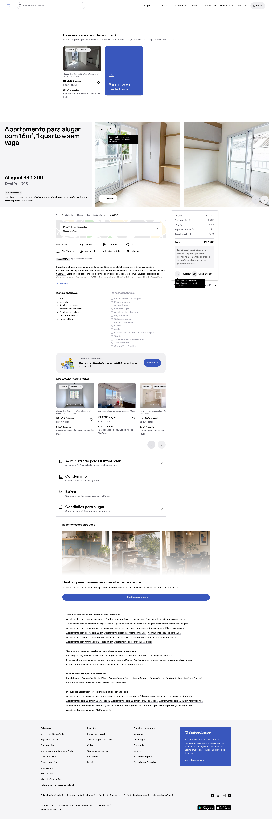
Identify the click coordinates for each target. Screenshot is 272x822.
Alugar (147, 6)
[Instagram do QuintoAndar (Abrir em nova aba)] (218, 795)
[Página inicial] (8, 6)
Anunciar (178, 6)
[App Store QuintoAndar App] (223, 807)
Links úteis (225, 6)
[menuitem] (149, 5)
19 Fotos (110, 199)
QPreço (194, 6)
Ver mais (64, 283)
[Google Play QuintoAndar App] (206, 807)
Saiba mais (152, 363)
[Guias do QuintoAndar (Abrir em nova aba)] (224, 795)
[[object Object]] (135, 138)
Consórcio (210, 6)
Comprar (162, 6)
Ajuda (240, 6)
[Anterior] (256, 200)
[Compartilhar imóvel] (103, 129)
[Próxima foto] (96, 59)
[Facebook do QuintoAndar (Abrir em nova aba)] (212, 795)
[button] (111, 463)
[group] (82, 73)
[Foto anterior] (68, 59)
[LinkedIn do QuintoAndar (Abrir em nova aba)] (229, 795)
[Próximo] (265, 200)
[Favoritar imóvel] (112, 129)
